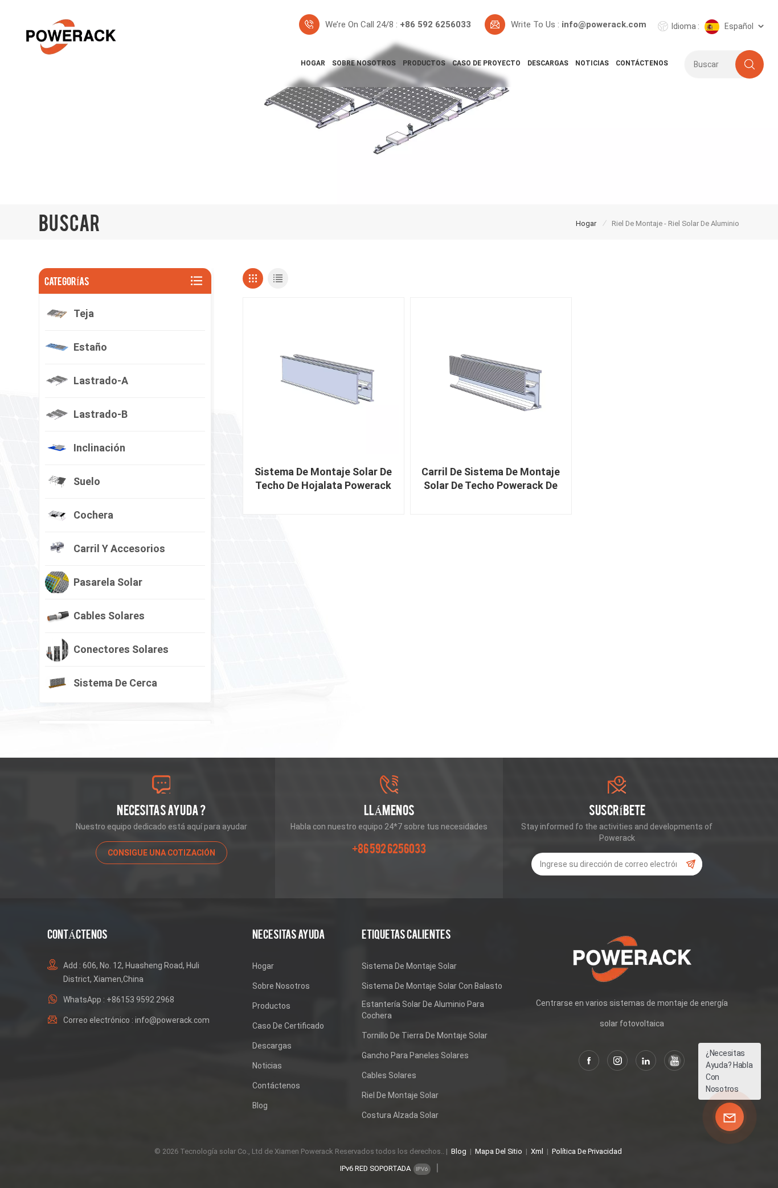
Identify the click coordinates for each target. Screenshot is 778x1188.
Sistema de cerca (115, 683)
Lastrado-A (100, 381)
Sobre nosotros (364, 63)
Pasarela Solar (107, 582)
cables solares (389, 1075)
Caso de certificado (288, 1025)
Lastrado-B (100, 414)
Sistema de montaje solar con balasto (432, 985)
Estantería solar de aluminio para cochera (423, 1010)
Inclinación (99, 448)
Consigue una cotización (161, 852)
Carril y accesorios (119, 548)
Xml (537, 1151)
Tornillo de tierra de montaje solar (425, 1035)
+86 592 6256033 (435, 24)
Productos (424, 63)
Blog (260, 1105)
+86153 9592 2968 (140, 999)
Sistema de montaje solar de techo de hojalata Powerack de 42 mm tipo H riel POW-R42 (323, 479)
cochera (93, 515)
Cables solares (109, 616)
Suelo (86, 481)
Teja (83, 313)
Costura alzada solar (400, 1115)
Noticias (592, 63)
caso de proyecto (486, 63)
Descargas (547, 63)
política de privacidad (587, 1151)
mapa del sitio (498, 1151)
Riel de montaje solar (400, 1095)
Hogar (313, 63)
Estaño (90, 347)
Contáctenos (642, 63)
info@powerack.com (604, 24)
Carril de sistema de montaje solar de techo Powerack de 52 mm (490, 479)
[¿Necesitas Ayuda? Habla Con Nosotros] (729, 1117)
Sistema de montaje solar (409, 966)
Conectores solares (121, 649)
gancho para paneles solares (415, 1055)
